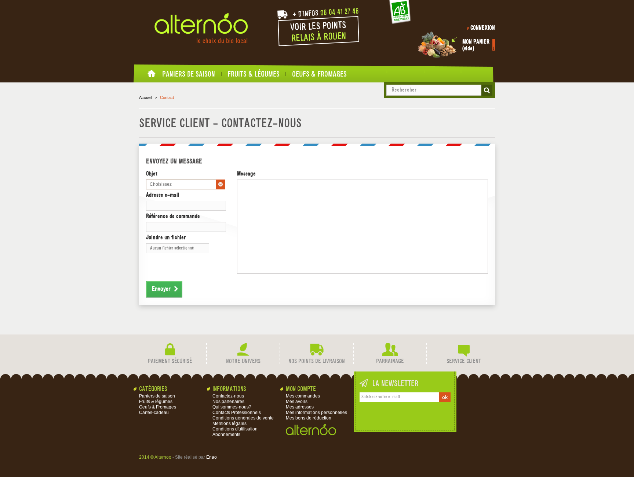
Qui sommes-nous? (231, 407)
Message (246, 174)
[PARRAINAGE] (390, 350)
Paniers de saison (188, 74)
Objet (151, 174)
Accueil (151, 75)
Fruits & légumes (253, 74)
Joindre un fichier (166, 238)
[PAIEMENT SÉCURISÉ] (170, 350)
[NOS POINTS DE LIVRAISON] (316, 350)
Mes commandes (303, 396)
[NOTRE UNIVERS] (243, 350)
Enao (211, 457)
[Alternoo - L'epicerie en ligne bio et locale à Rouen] (201, 28)
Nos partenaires (228, 401)
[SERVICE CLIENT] (463, 350)
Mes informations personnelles (316, 412)
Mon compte (301, 389)
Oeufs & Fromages (319, 74)
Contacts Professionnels (236, 412)
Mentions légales (229, 423)
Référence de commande (173, 216)
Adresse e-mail (162, 195)
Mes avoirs (296, 401)
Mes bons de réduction (308, 418)
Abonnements (226, 434)
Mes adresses (300, 407)
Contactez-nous (228, 396)
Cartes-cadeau (154, 412)
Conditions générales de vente (243, 418)
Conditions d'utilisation (235, 429)
